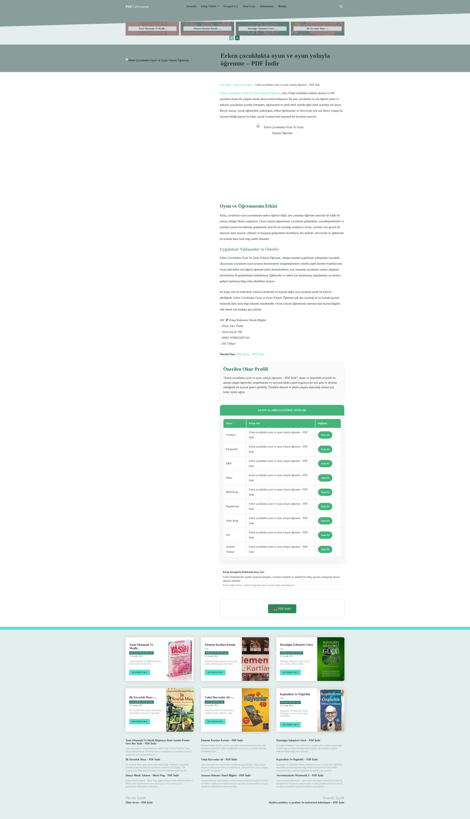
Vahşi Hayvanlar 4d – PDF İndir (219, 759)
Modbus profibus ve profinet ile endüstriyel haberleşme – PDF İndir (306, 802)
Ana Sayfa (225, 84)
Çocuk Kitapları (215, 702)
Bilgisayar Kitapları (141, 653)
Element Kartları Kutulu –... (207, 28)
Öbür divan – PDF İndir (250, 354)
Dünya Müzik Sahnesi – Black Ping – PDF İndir (152, 775)
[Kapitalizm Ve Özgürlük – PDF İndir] (330, 710)
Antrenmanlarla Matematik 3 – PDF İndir (299, 775)
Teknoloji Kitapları (217, 653)
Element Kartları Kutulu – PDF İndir (222, 740)
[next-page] (237, 38)
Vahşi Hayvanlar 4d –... (219, 697)
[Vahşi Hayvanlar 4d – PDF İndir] (255, 710)
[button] (341, 6)
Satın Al (325, 435)
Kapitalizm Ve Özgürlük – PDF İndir (297, 759)
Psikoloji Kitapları (291, 653)
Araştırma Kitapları (243, 84)
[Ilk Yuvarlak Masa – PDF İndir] (180, 710)
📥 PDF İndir (282, 608)
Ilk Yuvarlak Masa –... (317, 28)
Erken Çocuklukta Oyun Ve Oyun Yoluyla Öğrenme (250, 93)
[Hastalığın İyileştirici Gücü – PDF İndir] (330, 659)
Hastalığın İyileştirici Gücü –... (262, 28)
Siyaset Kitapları (290, 702)
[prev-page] (231, 38)
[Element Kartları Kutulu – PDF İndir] (255, 659)
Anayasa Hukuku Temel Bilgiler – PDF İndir (226, 775)
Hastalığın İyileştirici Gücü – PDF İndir (298, 740)
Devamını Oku (139, 672)
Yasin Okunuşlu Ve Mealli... (152, 28)
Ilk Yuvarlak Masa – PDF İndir (143, 759)
